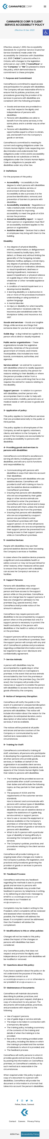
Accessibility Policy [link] (30, 1134)
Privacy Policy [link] (33, 1121)
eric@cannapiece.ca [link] (27, 982)
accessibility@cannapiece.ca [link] (23, 897)
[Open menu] (45, 6)
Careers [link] (21, 1121)
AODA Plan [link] (14, 1134)
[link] (46, 32)
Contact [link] (12, 1121)
